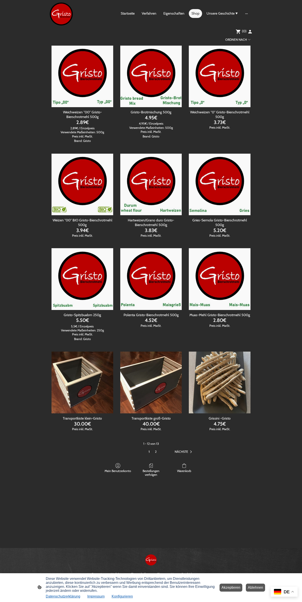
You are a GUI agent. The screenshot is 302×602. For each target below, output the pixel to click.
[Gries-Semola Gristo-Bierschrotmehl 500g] (219, 184)
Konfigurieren (122, 596)
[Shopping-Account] (250, 31)
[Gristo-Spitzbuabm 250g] (82, 279)
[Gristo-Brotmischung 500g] (151, 76)
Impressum (96, 596)
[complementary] (284, 592)
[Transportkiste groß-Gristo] (151, 382)
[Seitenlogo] (61, 13)
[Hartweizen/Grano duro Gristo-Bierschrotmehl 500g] (151, 184)
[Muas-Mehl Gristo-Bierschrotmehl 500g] (219, 279)
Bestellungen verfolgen (151, 473)
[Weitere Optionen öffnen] (246, 13)
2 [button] (156, 452)
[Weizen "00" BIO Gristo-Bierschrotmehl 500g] (82, 184)
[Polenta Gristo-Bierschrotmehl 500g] (151, 279)
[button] (184, 452)
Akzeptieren (231, 587)
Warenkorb (184, 471)
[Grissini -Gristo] (219, 382)
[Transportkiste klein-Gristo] (82, 382)
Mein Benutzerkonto (118, 471)
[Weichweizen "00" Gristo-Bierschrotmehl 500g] (82, 76)
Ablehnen (255, 587)
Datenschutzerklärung (63, 596)
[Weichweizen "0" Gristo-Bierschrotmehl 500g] (219, 76)
